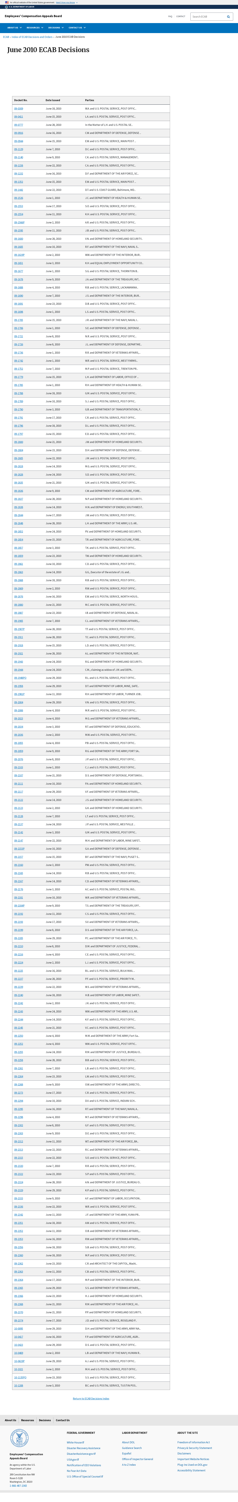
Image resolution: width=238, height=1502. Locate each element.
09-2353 (18, 1239)
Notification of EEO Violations (84, 1465)
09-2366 (18, 1296)
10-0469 (18, 1353)
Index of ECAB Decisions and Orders (32, 37)
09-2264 (18, 1076)
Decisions (45, 1420)
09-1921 (18, 653)
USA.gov (72, 1459)
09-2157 (18, 857)
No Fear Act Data (76, 1471)
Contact (180, 16)
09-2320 (18, 1166)
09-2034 (18, 726)
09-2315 (18, 1158)
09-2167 (18, 881)
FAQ (170, 16)
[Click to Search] (228, 17)
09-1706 (18, 328)
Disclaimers (184, 1453)
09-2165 (18, 873)
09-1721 (18, 336)
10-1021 (18, 1369)
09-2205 (18, 938)
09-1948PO (20, 678)
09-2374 (18, 1320)
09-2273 (18, 1093)
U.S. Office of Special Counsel (84, 1476)
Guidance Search (132, 1448)
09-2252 (18, 1044)
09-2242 (18, 1003)
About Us (10, 1420)
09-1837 (18, 499)
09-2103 (18, 767)
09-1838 (18, 507)
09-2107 (18, 775)
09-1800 (18, 442)
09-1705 (18, 320)
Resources (27, 1420)
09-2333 (18, 1198)
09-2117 (18, 792)
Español (126, 1453)
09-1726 (18, 344)
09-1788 (18, 393)
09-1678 (18, 279)
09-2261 (18, 1068)
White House (74, 1442)
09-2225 (18, 971)
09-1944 (18, 670)
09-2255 (18, 1052)
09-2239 (18, 987)
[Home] (19, 1437)
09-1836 (18, 491)
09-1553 (18, 206)
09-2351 (18, 1223)
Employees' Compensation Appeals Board (33, 16)
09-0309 (18, 108)
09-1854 (18, 539)
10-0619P (19, 1361)
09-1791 (18, 417)
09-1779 (18, 377)
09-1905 (18, 621)
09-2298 (18, 1117)
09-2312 (18, 1141)
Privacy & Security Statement (194, 1448)
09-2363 (18, 1271)
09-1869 (18, 588)
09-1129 (18, 149)
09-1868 (18, 580)
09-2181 (18, 897)
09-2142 (18, 832)
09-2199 (18, 930)
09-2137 (18, 824)
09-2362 (18, 1263)
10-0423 (18, 1345)
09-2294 (18, 1101)
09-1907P (19, 629)
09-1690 (18, 295)
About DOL (128, 1442)
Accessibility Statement (191, 1470)
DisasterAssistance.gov (80, 1454)
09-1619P (19, 255)
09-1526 (18, 198)
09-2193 (18, 922)
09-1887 (18, 613)
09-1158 (18, 165)
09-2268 (18, 1084)
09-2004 (18, 702)
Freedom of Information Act (193, 1442)
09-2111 (18, 783)
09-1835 (18, 482)
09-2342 (18, 1214)
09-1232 (18, 173)
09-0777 (18, 125)
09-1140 (18, 157)
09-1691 (18, 304)
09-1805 (18, 458)
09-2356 (18, 1247)
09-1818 (18, 466)
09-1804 (18, 450)
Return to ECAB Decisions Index (91, 1398)
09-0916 (18, 133)
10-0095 (18, 1328)
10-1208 (18, 1385)
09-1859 (18, 556)
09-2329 (18, 1190)
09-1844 (18, 515)
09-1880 (18, 605)
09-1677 (18, 271)
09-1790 (18, 409)
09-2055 (18, 743)
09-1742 (18, 360)
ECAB (6, 37)
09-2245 (18, 1028)
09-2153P (19, 848)
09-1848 (18, 523)
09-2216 (18, 954)
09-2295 (18, 1109)
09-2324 (18, 1182)
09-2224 (18, 962)
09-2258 (18, 1060)
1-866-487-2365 (18, 1485)
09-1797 (18, 434)
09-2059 (18, 751)
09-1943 (18, 661)
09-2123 (18, 808)
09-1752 (18, 369)
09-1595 (18, 230)
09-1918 (18, 645)
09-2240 (18, 995)
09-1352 (18, 182)
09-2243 (18, 1011)
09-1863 (18, 572)
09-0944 (18, 141)
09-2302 (18, 1125)
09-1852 (18, 531)
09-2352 (18, 1231)
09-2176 (18, 889)
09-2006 (18, 710)
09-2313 (18, 1149)
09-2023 (18, 718)
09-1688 (18, 287)
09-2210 (18, 946)
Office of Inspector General (137, 1459)
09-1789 (18, 401)
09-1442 (18, 190)
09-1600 (18, 239)
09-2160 (18, 865)
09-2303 (18, 1133)
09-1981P (19, 694)
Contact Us (63, 1420)
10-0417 (18, 1337)
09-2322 (18, 1174)
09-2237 (18, 979)
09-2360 (18, 1255)
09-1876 (18, 596)
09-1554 (18, 214)
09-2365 (18, 1288)
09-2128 (18, 816)
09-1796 (18, 425)
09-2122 (18, 800)
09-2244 (18, 1019)
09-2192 (18, 914)
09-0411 (18, 116)
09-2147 (18, 840)
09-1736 (18, 352)
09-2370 (18, 1312)
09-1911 (18, 637)
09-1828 (18, 474)
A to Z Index (129, 1465)
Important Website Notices (193, 1459)
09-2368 (18, 1304)
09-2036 (18, 735)
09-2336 (18, 1206)
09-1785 (18, 385)
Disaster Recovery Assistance (83, 1448)
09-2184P (19, 905)
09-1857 (18, 548)
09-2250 (18, 1036)
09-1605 (18, 247)
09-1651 (18, 263)
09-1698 (18, 312)
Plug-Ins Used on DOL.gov (192, 1465)
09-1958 (18, 686)
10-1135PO (20, 1377)
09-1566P (19, 222)
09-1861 (18, 564)
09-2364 (18, 1280)
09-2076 (18, 759)
